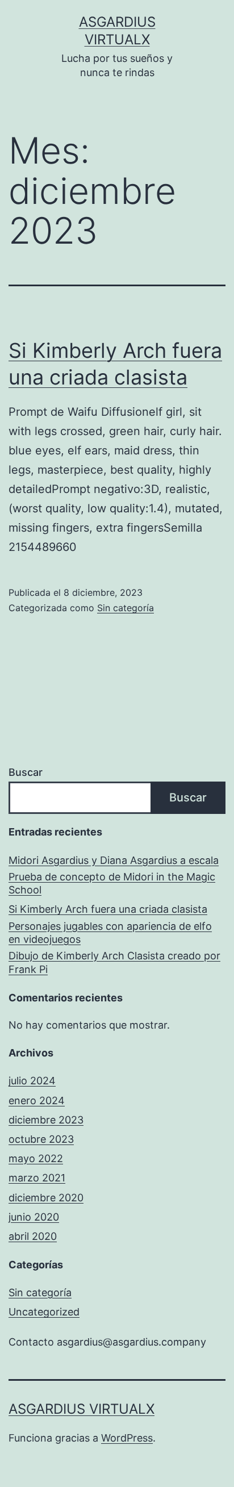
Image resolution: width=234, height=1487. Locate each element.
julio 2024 (32, 1081)
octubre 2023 (41, 1139)
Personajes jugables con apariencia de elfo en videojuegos (110, 932)
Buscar (26, 772)
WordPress (127, 1438)
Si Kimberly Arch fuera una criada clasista (108, 909)
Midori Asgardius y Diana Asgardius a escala (114, 860)
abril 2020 (33, 1236)
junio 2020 (34, 1217)
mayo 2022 (36, 1158)
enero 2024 (37, 1100)
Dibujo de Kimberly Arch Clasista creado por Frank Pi (114, 962)
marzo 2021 (37, 1178)
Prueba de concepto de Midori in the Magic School (112, 883)
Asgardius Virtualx (81, 1409)
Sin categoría (125, 607)
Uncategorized (44, 1312)
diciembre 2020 (46, 1198)
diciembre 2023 (46, 1120)
